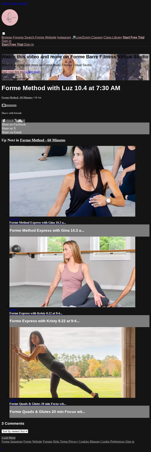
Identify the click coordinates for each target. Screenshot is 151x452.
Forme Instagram (12, 441)
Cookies (84, 441)
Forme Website (45, 37)
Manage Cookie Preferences (107, 441)
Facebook (8, 120)
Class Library (112, 37)
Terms (64, 441)
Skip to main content (14, 3)
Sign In (29, 44)
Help (56, 441)
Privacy (73, 441)
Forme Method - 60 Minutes (17, 97)
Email (21, 120)
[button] (3, 33)
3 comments (9, 105)
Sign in (6, 41)
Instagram (64, 37)
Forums (18, 37)
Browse (7, 37)
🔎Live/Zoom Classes (87, 37)
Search (29, 37)
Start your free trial (14, 71)
